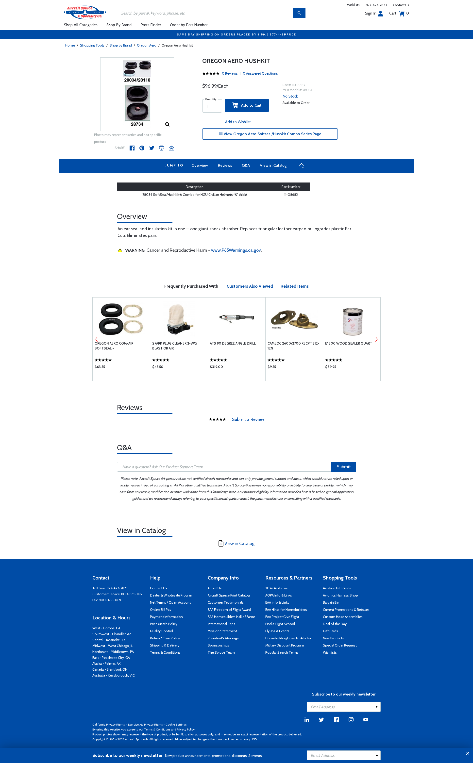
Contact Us (401, 5)
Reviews (225, 165)
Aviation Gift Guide (337, 588)
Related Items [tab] (295, 286)
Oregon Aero (146, 45)
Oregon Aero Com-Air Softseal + (114, 345)
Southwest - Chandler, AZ (111, 634)
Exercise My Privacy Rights (145, 724)
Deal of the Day (335, 624)
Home (70, 45)
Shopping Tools (92, 45)
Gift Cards (330, 631)
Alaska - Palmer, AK (106, 663)
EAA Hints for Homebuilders (286, 609)
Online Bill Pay (160, 609)
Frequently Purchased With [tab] (191, 286)
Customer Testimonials (226, 602)
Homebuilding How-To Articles (288, 638)
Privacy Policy (186, 729)
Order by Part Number (189, 24)
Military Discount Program (284, 645)
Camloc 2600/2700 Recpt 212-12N (293, 345)
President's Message (223, 638)
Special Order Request (340, 645)
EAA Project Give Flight (282, 616)
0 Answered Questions (260, 73)
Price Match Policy (163, 624)
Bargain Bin (331, 602)
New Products (333, 638)
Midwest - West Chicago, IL (112, 646)
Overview (200, 165)
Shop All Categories (81, 24)
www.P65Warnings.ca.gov (236, 250)
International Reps (221, 624)
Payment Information (166, 616)
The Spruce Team (221, 652)
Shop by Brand (121, 45)
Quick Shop (121, 368)
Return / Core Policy (165, 638)
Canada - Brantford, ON (109, 669)
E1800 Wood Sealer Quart (348, 343)
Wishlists (353, 5)
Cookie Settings (176, 724)
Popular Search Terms (282, 652)
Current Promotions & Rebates (346, 609)
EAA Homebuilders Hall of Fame (231, 616)
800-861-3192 (131, 594)
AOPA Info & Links (278, 595)
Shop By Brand (119, 24)
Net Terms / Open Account (170, 602)
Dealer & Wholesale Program (171, 595)
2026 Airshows (276, 588)
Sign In (370, 13)
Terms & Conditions (165, 652)
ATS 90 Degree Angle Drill (233, 343)
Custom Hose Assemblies (343, 616)
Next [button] (376, 339)
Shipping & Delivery (164, 645)
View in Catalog (273, 165)
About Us (215, 588)
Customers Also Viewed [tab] (250, 286)
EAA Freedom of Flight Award (229, 609)
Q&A (246, 165)
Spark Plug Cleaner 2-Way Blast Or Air (174, 345)
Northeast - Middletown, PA (113, 651)
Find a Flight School (280, 624)
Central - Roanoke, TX (108, 640)
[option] (137, 95)
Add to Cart (250, 105)
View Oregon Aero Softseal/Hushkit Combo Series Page (272, 134)
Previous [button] (96, 339)
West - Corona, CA (106, 628)
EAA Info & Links (277, 602)
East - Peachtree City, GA (111, 657)
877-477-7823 (376, 5)
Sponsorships (218, 645)
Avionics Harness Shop (340, 595)
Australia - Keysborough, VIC (113, 675)
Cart (399, 13)
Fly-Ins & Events (277, 631)
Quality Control (161, 631)
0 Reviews (230, 73)
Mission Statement (222, 631)
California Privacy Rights (108, 724)
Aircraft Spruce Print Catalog (229, 595)
